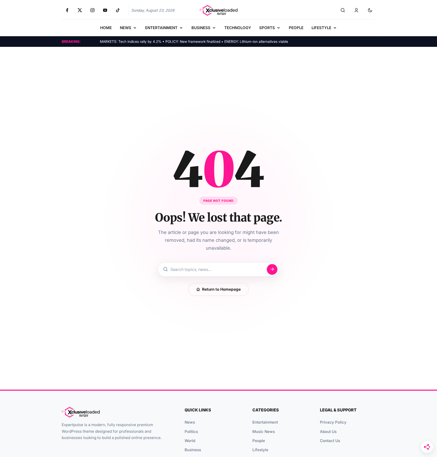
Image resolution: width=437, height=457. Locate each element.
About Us (328, 431)
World (190, 440)
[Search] (342, 10)
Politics (191, 431)
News (190, 422)
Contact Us (330, 440)
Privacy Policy (333, 422)
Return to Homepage (221, 289)
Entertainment (265, 422)
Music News (263, 431)
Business (193, 449)
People (258, 440)
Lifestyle (260, 449)
